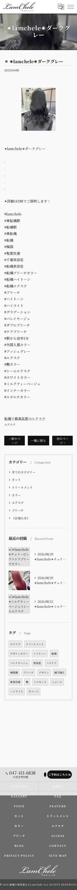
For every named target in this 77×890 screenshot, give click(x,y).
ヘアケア (51, 663)
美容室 (37, 663)
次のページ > (62, 440)
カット (16, 479)
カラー (16, 495)
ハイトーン (39, 653)
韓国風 (14, 672)
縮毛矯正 (59, 672)
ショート (57, 682)
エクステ (9, 424)
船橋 (54, 653)
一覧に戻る (38, 440)
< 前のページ (14, 440)
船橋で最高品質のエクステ (24, 418)
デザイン (44, 672)
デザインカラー (19, 653)
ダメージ (33, 691)
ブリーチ (18, 510)
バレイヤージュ (19, 663)
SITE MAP (58, 855)
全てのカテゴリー (24, 472)
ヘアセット (40, 682)
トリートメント (22, 487)
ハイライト (16, 691)
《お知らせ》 (21, 518)
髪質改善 (15, 682)
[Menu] (70, 6)
